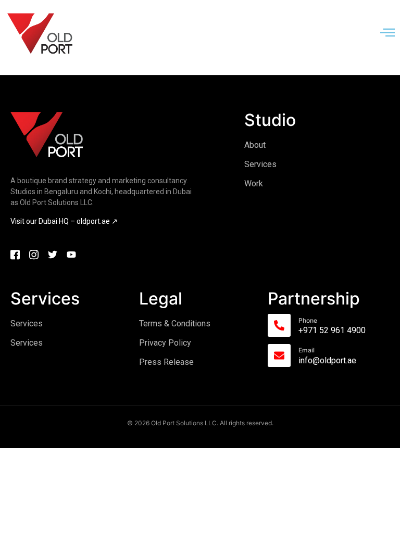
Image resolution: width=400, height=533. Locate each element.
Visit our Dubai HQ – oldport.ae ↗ (64, 221)
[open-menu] (387, 33)
